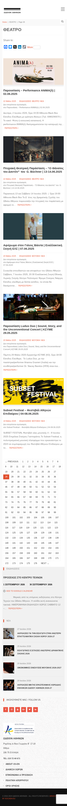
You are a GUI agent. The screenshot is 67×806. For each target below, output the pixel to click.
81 (55, 502)
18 (60, 466)
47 (12, 487)
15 (41, 466)
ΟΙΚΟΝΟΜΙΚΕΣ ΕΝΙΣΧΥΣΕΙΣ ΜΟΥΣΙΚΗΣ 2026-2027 (39, 668)
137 (42, 538)
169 (42, 558)
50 (30, 487)
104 (35, 517)
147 (57, 543)
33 (37, 477)
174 (21, 563)
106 (49, 517)
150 (21, 548)
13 (29, 466)
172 (6, 563)
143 (28, 543)
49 (24, 487)
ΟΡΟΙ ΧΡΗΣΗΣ (12, 786)
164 (6, 558)
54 (55, 487)
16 (47, 466)
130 (49, 533)
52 (43, 487)
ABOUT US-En (12, 764)
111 (27, 522)
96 (37, 512)
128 (35, 533)
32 (30, 477)
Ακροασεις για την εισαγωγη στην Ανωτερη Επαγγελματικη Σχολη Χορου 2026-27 (39, 635)
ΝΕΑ (42, 101)
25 (43, 472)
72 (55, 497)
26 (49, 472)
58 (24, 492)
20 (12, 472)
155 (57, 548)
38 (12, 482)
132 (6, 538)
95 (30, 512)
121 (42, 528)
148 (6, 548)
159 (28, 553)
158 (21, 553)
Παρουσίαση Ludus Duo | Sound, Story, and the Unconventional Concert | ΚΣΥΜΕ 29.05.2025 (32, 329)
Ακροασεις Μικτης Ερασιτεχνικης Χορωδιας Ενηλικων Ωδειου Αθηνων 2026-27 (39, 686)
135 (28, 538)
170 (49, 558)
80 (49, 502)
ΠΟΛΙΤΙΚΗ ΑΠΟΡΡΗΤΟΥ (17, 780)
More (30, 47)
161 (42, 553)
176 (35, 563)
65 (12, 497)
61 (43, 492)
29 (12, 477)
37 (6, 482)
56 (12, 492)
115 (55, 522)
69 (37, 497)
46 (6, 487)
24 (37, 472)
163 (57, 553)
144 (35, 543)
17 (54, 466)
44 (49, 482)
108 (6, 522)
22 (24, 472)
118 (20, 528)
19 (6, 472)
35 (49, 477)
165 (14, 558)
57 (18, 492)
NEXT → (45, 563)
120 (34, 528)
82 (6, 507)
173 (14, 563)
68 (30, 497)
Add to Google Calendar (19, 591)
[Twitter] (29, 709)
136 (35, 538)
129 (42, 533)
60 (37, 492)
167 (28, 558)
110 (21, 522)
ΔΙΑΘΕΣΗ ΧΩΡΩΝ (14, 769)
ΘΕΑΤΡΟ (35, 101)
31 (24, 477)
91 (6, 512)
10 (11, 466)
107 (57, 517)
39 (18, 482)
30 (18, 477)
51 (37, 487)
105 (42, 517)
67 (24, 497)
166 (21, 558)
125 (14, 533)
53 (49, 487)
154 (49, 548)
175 (28, 563)
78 (37, 502)
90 (55, 507)
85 (24, 507)
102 (21, 517)
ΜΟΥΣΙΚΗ (36, 256)
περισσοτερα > (12, 128)
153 (42, 548)
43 (43, 482)
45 (55, 482)
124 (6, 533)
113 (41, 522)
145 (42, 543)
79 (43, 502)
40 (24, 482)
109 (14, 522)
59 (30, 492)
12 (23, 466)
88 (43, 507)
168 (35, 558)
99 (55, 512)
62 (49, 492)
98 (49, 512)
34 (43, 477)
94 (24, 512)
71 (49, 497)
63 (55, 492)
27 (55, 472)
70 (43, 497)
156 (6, 553)
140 (6, 543)
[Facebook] (5, 709)
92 (12, 512)
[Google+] (23, 709)
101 (14, 517)
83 (12, 507)
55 (6, 492)
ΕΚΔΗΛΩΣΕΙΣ (25, 101)
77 (30, 502)
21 (18, 472)
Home (4, 22)
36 (55, 477)
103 (28, 517)
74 (12, 502)
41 (30, 482)
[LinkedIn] (35, 709)
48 (18, 487)
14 (35, 466)
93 (18, 512)
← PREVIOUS (11, 461)
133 (14, 538)
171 (57, 558)
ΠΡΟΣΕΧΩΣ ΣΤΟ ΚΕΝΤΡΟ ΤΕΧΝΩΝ (22, 577)
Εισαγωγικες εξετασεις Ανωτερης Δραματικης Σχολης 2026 (40, 652)
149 (14, 548)
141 (14, 543)
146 (49, 543)
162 (49, 553)
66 (18, 497)
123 (56, 528)
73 (6, 502)
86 (30, 507)
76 (24, 502)
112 (34, 522)
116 (6, 528)
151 (28, 548)
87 (37, 507)
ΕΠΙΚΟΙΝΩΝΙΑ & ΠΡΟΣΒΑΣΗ (19, 775)
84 (18, 507)
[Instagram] (11, 709)
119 (27, 528)
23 (30, 472)
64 (6, 497)
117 (13, 528)
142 (21, 543)
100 (6, 517)
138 (49, 538)
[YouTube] (17, 709)
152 (35, 548)
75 (18, 502)
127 (28, 533)
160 (35, 553)
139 (57, 538)
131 (57, 533)
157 (14, 553)
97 (43, 512)
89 (49, 507)
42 (37, 482)
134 (21, 538)
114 (48, 522)
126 (21, 533)
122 (49, 528)
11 (17, 466)
